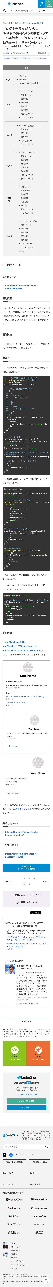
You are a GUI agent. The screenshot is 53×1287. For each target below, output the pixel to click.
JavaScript (7, 58)
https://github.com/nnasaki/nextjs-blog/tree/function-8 (21, 834)
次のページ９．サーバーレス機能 (26, 867)
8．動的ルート (25, 186)
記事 (32, 1172)
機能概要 (24, 98)
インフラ (41, 10)
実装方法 (24, 106)
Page (9, 79)
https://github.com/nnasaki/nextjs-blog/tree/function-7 (21, 287)
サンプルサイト (27, 117)
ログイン (28, 1107)
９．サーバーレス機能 (28, 221)
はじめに (22, 75)
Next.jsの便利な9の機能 (28, 83)
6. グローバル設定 (26, 91)
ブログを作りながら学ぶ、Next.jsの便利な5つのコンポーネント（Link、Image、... (26, 938)
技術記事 (15, 58)
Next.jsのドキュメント (19, 808)
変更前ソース (26, 95)
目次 (26, 67)
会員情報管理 (15, 1250)
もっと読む (9, 949)
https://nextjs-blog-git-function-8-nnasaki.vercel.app (21, 855)
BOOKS (34, 1184)
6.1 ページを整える (27, 125)
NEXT (45, 881)
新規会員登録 (27, 1101)
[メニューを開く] (4, 4)
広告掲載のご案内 (39, 1162)
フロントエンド (25, 58)
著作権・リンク (16, 1246)
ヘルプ (13, 1243)
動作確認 (24, 110)
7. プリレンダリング (27, 152)
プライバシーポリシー (18, 1265)
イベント (7, 1184)
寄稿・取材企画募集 (14, 1162)
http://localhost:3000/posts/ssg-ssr (19, 646)
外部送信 (14, 1268)
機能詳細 (24, 102)
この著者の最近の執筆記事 (27, 1003)
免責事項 (14, 1254)
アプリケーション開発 (24, 10)
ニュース (7, 1172)
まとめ (21, 251)
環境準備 (22, 79)
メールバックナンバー (28, 1094)
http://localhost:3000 (14, 641)
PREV (8, 881)
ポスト (36, 912)
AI (11, 10)
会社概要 (14, 1257)
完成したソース (27, 113)
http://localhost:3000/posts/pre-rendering (22, 650)
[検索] (5, 10)
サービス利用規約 (17, 1261)
